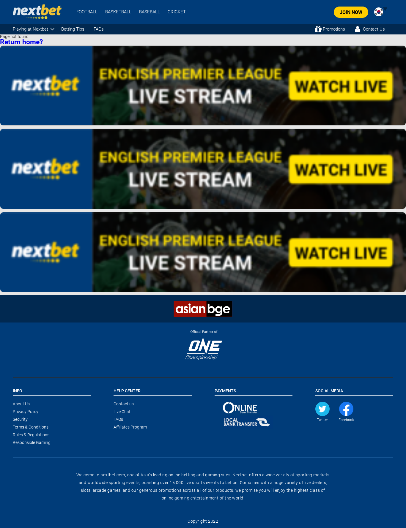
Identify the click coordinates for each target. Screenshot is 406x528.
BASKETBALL (118, 12)
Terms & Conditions (30, 427)
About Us (21, 403)
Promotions (334, 29)
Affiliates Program (130, 427)
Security (20, 419)
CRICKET (177, 12)
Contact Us (374, 29)
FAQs (99, 29)
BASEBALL (149, 12)
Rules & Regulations (31, 434)
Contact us (124, 403)
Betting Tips (72, 29)
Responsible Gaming (32, 442)
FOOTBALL (86, 12)
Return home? (21, 42)
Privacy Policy (25, 411)
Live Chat (122, 411)
